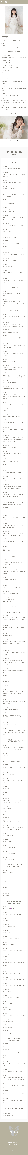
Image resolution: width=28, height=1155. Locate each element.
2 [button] (13, 140)
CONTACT (14, 1147)
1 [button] (10, 140)
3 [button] (15, 140)
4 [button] (17, 140)
